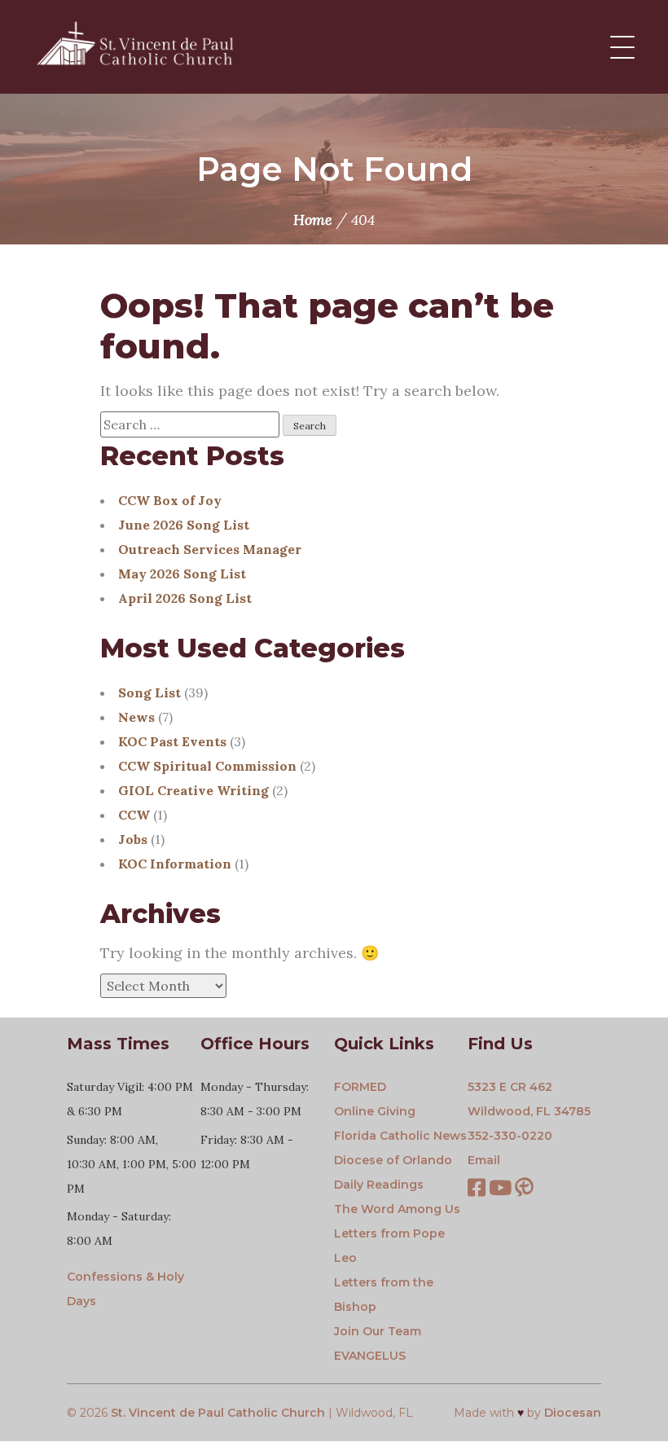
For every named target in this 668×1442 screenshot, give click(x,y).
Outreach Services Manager (209, 549)
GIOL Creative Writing (193, 790)
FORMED (360, 1086)
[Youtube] (500, 1189)
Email (484, 1160)
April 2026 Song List (185, 598)
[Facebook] (477, 1189)
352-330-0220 (510, 1135)
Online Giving (374, 1111)
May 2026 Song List (182, 573)
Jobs (132, 839)
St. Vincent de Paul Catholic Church (218, 1412)
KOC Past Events (172, 741)
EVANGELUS (370, 1355)
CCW (134, 815)
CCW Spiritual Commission (207, 766)
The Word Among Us (397, 1209)
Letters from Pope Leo (389, 1245)
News (136, 717)
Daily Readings (379, 1184)
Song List (149, 692)
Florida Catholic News (400, 1135)
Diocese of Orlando (393, 1160)
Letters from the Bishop (383, 1294)
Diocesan (572, 1412)
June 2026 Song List (183, 525)
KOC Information (174, 863)
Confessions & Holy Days (125, 1288)
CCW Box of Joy (170, 500)
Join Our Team (377, 1331)
